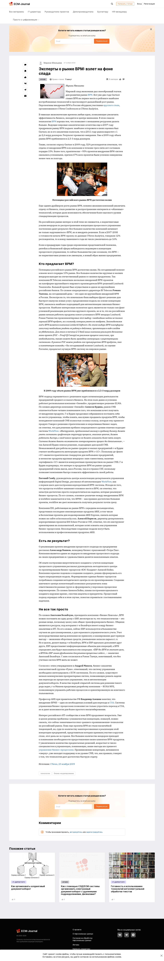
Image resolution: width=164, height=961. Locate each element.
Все (16, 12)
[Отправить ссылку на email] (25, 95)
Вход (139, 4)
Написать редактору (81, 949)
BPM (90, 94)
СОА (111, 702)
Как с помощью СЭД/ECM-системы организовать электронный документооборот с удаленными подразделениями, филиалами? (80, 890)
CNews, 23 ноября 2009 (62, 764)
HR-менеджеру (119, 12)
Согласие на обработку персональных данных (82, 939)
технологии (45, 773)
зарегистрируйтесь (94, 832)
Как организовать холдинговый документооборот (28, 887)
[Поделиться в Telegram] (25, 89)
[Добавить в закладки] (25, 71)
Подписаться (101, 41)
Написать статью (125, 4)
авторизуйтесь (76, 832)
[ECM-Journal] (27, 931)
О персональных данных (83, 934)
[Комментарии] (25, 64)
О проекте (77, 930)
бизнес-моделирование (64, 773)
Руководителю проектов (57, 12)
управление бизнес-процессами (56, 749)
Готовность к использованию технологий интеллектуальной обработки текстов (127, 889)
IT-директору (34, 12)
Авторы (76, 945)
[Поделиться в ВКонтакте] (25, 83)
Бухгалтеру (102, 12)
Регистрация (149, 4)
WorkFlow (54, 431)
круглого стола (111, 105)
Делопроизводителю (83, 12)
